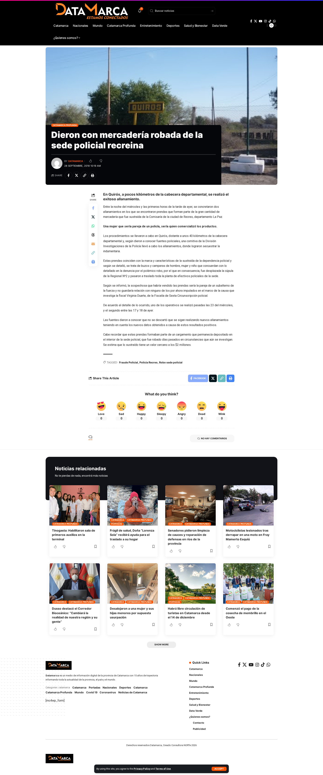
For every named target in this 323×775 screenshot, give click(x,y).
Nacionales (110, 687)
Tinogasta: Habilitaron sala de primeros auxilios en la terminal (73, 535)
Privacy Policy (142, 768)
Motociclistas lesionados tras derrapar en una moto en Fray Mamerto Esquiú (247, 535)
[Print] (92, 175)
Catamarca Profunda (65, 125)
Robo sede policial (170, 362)
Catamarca (117, 520)
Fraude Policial (128, 362)
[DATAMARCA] (59, 758)
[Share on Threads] (93, 234)
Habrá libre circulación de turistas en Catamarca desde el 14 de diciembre (189, 613)
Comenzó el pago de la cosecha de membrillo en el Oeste (246, 613)
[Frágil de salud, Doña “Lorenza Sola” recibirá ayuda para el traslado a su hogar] (132, 505)
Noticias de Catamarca (132, 692)
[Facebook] (251, 21)
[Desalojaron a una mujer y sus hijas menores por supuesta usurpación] (132, 583)
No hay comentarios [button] (214, 438)
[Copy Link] (84, 175)
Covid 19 (91, 692)
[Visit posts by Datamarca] (56, 163)
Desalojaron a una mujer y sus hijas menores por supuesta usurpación (132, 613)
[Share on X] (76, 175)
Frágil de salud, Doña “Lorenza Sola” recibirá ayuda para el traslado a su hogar (132, 535)
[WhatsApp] (274, 21)
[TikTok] (270, 21)
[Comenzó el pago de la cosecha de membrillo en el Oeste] (248, 583)
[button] (219, 769)
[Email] (93, 243)
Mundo (79, 692)
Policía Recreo (148, 362)
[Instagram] (265, 21)
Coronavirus (108, 692)
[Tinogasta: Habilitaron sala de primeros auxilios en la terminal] (74, 505)
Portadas (116, 524)
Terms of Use (163, 768)
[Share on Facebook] (68, 175)
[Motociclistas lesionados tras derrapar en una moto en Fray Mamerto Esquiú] (248, 505)
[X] (255, 21)
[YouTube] (260, 21)
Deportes (125, 687)
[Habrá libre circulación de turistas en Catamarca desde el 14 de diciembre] (190, 583)
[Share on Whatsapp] (93, 225)
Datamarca (75, 161)
